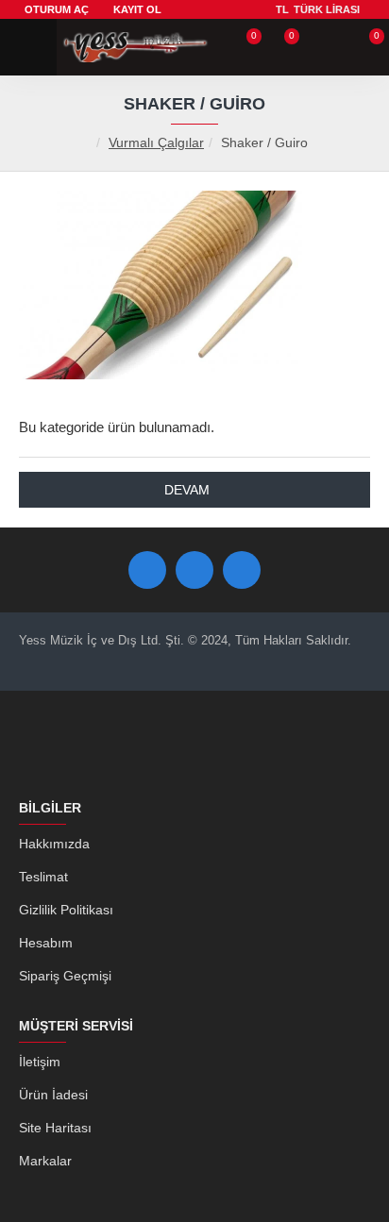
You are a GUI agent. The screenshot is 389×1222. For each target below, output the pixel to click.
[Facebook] (147, 570)
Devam (187, 489)
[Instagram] (242, 570)
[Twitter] (194, 570)
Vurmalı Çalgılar (156, 142)
